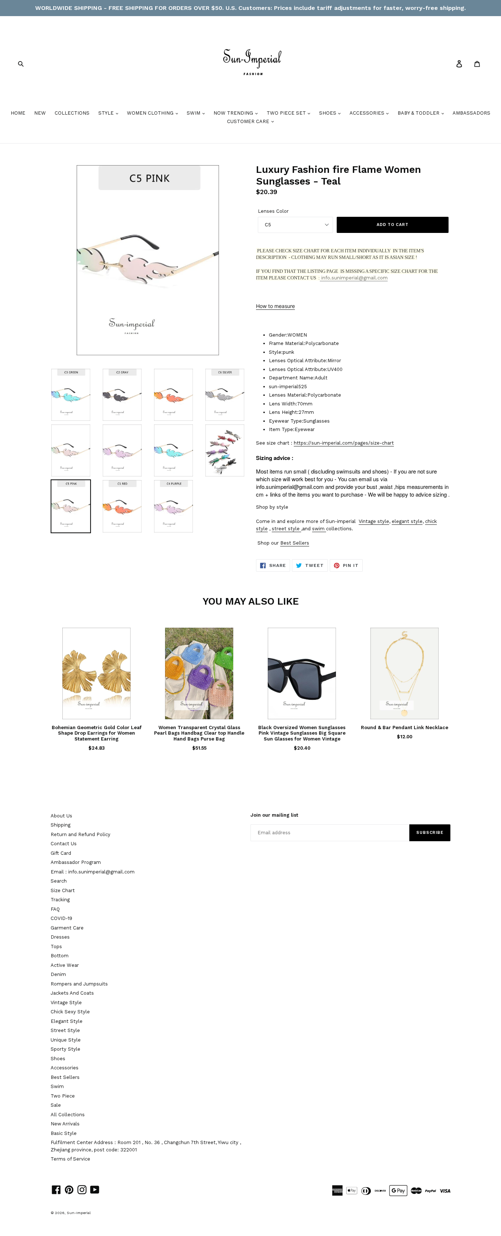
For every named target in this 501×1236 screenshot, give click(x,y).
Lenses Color (273, 211)
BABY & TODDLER (419, 113)
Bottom (60, 955)
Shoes (58, 1058)
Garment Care (67, 928)
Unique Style (66, 1040)
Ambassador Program (76, 862)
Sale (56, 1105)
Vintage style (374, 521)
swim (318, 528)
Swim (57, 1086)
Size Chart (63, 890)
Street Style (65, 1030)
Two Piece (63, 1096)
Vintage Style (66, 1002)
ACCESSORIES (368, 113)
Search (59, 881)
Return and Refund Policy (80, 834)
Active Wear (65, 965)
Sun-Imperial (79, 1213)
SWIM (194, 113)
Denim (58, 974)
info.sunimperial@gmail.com (354, 278)
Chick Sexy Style (70, 1011)
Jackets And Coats (72, 993)
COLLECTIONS (72, 113)
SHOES (328, 113)
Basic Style (64, 1133)
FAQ (55, 909)
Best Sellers (294, 543)
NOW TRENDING (234, 113)
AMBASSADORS (471, 113)
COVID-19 (61, 918)
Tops (56, 946)
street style (286, 528)
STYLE (106, 113)
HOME (18, 113)
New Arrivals (65, 1123)
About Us (61, 816)
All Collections (68, 1114)
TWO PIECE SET (287, 113)
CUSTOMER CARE (249, 121)
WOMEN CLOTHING (151, 113)
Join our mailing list (274, 815)
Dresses (60, 937)
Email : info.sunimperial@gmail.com (93, 872)
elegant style (407, 521)
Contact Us (64, 843)
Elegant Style (67, 1021)
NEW (40, 113)
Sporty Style (65, 1049)
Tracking (60, 899)
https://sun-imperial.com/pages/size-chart (344, 443)
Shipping (60, 825)
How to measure (275, 306)
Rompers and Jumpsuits (79, 984)
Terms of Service (70, 1159)
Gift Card (61, 853)
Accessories (64, 1067)
